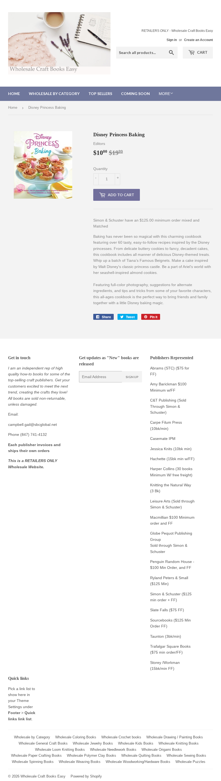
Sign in (172, 40)
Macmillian (159, 517)
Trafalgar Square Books (170, 646)
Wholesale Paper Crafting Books (36, 755)
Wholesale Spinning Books (33, 762)
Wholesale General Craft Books (43, 743)
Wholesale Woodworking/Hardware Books (138, 762)
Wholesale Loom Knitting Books (60, 750)
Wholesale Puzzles (190, 762)
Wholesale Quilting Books (141, 755)
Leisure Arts (160, 501)
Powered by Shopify (86, 776)
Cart (202, 52)
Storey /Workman (165, 662)
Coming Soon (135, 93)
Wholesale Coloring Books (75, 737)
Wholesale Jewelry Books (93, 743)
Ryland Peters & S (165, 578)
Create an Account (198, 40)
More (164, 93)
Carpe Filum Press (166, 422)
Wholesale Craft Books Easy (42, 776)
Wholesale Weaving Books (80, 762)
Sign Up (132, 377)
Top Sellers (100, 93)
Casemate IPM (162, 438)
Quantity (100, 169)
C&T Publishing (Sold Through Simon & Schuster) (168, 406)
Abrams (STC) (162, 368)
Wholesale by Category (54, 93)
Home (14, 93)
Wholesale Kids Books (135, 743)
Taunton (157, 636)
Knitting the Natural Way (170, 485)
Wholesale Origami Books (161, 750)
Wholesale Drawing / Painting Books (174, 737)
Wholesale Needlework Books (113, 750)
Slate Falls (159, 610)
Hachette (157, 459)
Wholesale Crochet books (121, 737)
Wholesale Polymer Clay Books (91, 755)
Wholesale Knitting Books (178, 743)
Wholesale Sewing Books (186, 755)
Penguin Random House (171, 561)
